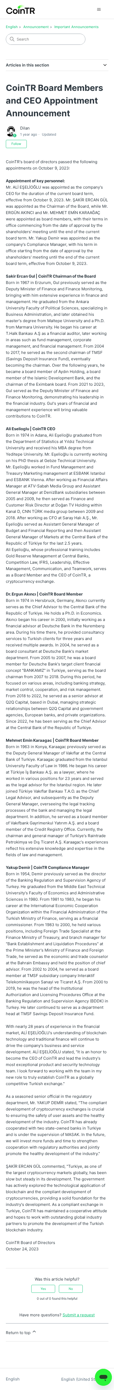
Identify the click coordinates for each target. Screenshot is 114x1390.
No (71, 1289)
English (12, 27)
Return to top (19, 1332)
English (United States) (83, 1379)
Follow (16, 144)
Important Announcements (76, 27)
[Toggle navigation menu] (99, 9)
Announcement (36, 27)
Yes (43, 1289)
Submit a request (79, 1314)
